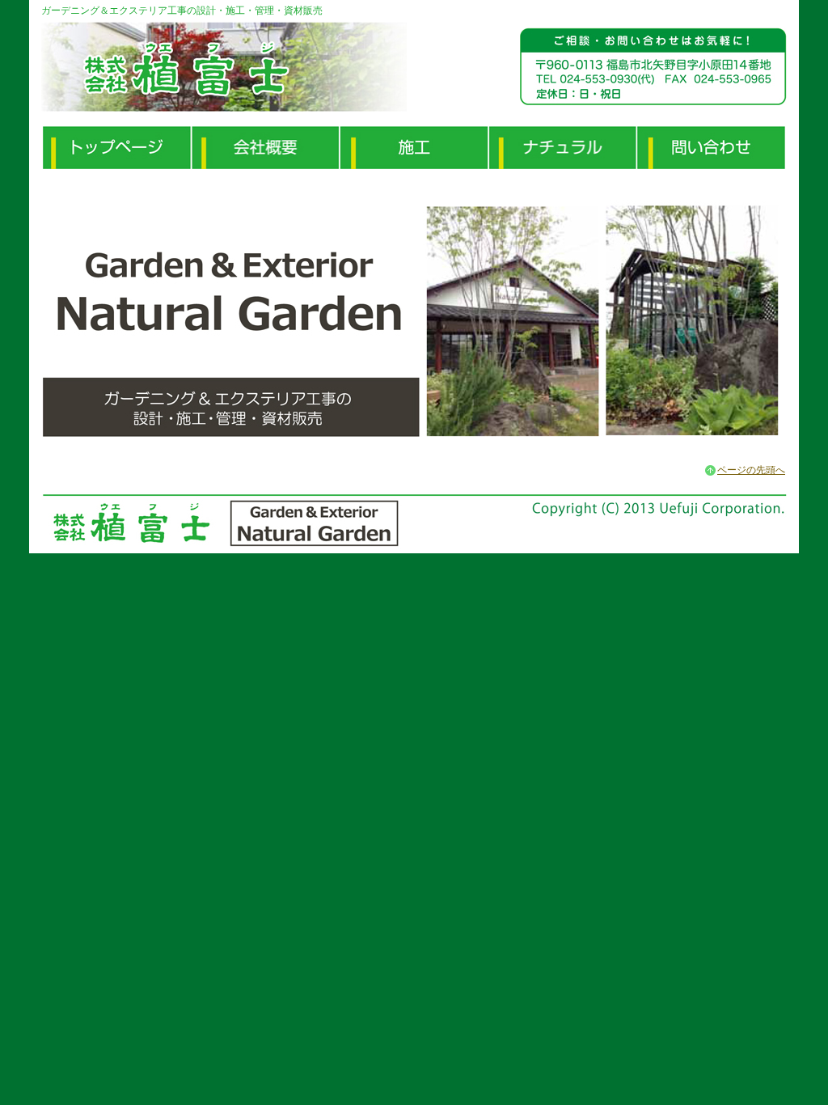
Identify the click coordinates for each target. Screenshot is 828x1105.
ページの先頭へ (751, 470)
